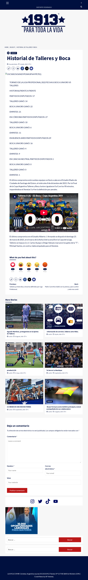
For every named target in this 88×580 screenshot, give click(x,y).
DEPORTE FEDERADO (44, 7)
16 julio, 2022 (24, 64)
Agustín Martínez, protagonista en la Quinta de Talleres (22, 333)
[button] (7, 2)
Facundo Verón (13, 64)
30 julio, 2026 (58, 334)
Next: (61, 286)
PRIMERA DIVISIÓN (59, 326)
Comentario (12, 436)
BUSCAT (13, 53)
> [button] (81, 3)
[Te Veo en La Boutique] (64, 355)
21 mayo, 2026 (19, 373)
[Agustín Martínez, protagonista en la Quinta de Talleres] (24, 316)
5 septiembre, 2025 (20, 410)
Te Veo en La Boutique (54, 370)
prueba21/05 (11, 370)
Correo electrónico (50, 467)
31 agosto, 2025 (59, 412)
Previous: (26, 286)
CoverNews (38, 576)
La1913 (11, 336)
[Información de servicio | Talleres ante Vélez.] (64, 316)
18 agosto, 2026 (19, 336)
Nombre (10, 466)
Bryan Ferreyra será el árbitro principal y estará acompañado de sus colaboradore (63, 408)
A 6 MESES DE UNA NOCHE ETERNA (19, 407)
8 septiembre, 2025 (60, 373)
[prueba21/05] (24, 355)
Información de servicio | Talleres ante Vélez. (62, 332)
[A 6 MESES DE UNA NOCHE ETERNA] (24, 391)
